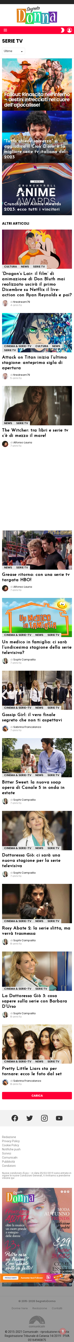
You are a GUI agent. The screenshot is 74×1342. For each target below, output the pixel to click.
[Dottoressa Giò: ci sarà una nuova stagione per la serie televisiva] (37, 830)
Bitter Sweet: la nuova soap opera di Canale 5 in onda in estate (33, 787)
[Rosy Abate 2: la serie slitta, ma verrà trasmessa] (37, 903)
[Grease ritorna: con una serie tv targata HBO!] (37, 550)
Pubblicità (8, 1161)
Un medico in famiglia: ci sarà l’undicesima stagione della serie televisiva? (37, 647)
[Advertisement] (37, 490)
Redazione (9, 1137)
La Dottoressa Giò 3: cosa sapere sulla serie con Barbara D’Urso (34, 1001)
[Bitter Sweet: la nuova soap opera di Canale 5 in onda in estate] (37, 757)
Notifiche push (11, 1149)
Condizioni (9, 1165)
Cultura (10, 267)
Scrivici (6, 1153)
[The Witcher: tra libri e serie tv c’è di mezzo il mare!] (37, 405)
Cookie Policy (10, 1145)
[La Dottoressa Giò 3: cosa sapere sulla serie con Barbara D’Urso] (37, 971)
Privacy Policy (11, 1141)
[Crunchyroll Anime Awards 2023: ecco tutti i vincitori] (37, 189)
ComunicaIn (9, 1157)
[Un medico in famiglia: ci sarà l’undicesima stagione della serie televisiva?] (37, 617)
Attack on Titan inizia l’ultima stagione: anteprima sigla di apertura (34, 362)
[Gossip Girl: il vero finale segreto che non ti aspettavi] (37, 690)
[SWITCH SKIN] (62, 30)
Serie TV (39, 267)
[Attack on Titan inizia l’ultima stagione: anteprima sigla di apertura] (37, 332)
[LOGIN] (69, 30)
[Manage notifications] (63, 1331)
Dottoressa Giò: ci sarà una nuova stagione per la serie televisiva (31, 860)
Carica (37, 1096)
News (25, 267)
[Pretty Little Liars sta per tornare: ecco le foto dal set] (37, 1044)
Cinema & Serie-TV (17, 346)
